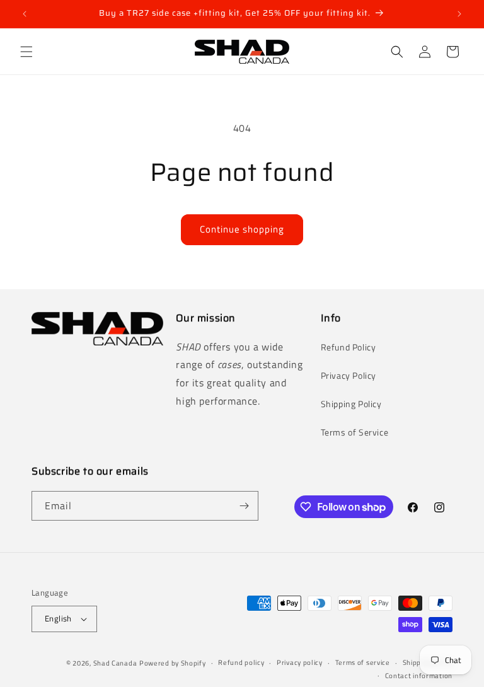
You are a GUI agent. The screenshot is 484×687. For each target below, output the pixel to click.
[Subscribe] (244, 506)
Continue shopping (242, 229)
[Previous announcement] (24, 14)
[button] (26, 52)
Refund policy (241, 662)
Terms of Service (355, 432)
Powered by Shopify (172, 663)
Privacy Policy (348, 375)
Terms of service (362, 662)
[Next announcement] (459, 14)
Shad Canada (115, 663)
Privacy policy (300, 662)
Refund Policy (348, 347)
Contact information (418, 676)
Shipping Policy (351, 403)
